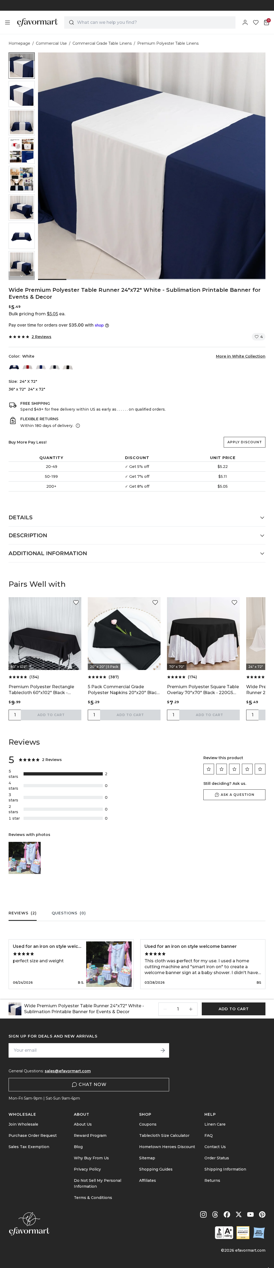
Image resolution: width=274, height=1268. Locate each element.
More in (240, 356)
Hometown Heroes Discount (167, 1146)
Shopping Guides (156, 1169)
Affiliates (147, 1180)
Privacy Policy (87, 1169)
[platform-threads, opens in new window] (215, 1214)
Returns (212, 1180)
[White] (14, 366)
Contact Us (215, 1146)
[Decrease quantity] (165, 1009)
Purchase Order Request (33, 1135)
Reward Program (90, 1135)
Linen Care (215, 1124)
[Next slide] (22, 275)
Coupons (148, 1124)
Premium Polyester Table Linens (168, 43)
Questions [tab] (69, 913)
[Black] (67, 366)
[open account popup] (245, 22)
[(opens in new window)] (224, 1232)
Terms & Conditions (93, 1197)
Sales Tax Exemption (29, 1146)
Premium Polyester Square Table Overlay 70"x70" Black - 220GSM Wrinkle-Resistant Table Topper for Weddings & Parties (203, 690)
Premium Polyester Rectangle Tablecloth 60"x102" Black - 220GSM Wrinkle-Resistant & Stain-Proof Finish (41, 690)
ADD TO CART (51, 715)
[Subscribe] (162, 1050)
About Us (83, 1124)
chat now (92, 1084)
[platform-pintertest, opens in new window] (262, 1214)
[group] (22, 65)
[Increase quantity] (190, 1009)
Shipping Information (225, 1169)
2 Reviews (41, 336)
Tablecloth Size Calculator (164, 1135)
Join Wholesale (23, 1124)
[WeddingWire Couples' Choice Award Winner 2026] (243, 1232)
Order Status (216, 1158)
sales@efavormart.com (68, 1071)
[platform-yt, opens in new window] (250, 1214)
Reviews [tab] (23, 913)
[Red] (27, 366)
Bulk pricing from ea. (37, 313)
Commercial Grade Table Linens (102, 43)
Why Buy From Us (91, 1158)
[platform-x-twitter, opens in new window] (238, 1214)
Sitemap (147, 1158)
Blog (78, 1146)
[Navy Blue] (54, 366)
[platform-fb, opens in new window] (227, 1214)
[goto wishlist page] (256, 22)
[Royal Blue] (41, 366)
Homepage (19, 43)
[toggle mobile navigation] (7, 22)
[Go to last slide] (22, 56)
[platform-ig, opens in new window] (203, 1214)
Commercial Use (51, 43)
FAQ (208, 1135)
